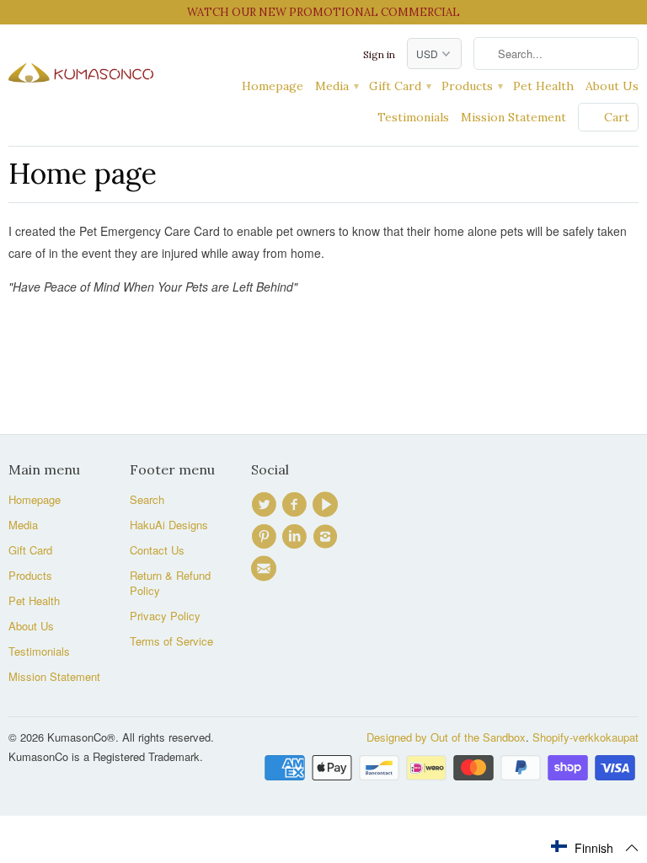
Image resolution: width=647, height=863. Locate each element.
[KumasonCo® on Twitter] (266, 504)
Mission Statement (513, 117)
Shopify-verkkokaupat (585, 737)
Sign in (379, 54)
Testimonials (413, 117)
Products (471, 86)
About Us (612, 86)
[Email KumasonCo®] (266, 569)
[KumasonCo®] (80, 64)
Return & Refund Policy (170, 582)
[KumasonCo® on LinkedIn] (296, 536)
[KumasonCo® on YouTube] (328, 504)
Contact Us (157, 550)
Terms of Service (171, 641)
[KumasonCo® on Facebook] (296, 504)
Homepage (272, 86)
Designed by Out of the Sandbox (446, 737)
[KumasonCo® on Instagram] (328, 536)
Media (336, 86)
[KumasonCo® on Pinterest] (266, 536)
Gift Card (399, 86)
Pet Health (543, 86)
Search (147, 499)
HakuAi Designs (169, 525)
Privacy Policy (165, 616)
